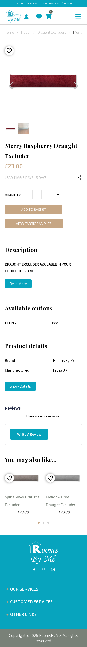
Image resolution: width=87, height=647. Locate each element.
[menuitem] (28, 15)
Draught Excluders (52, 32)
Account (28, 15)
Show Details (20, 386)
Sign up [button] (21, 3)
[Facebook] (34, 569)
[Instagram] (53, 569)
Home (9, 32)
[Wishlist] (38, 12)
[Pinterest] (43, 569)
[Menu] (78, 16)
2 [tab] (43, 523)
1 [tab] (39, 523)
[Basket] (47, 12)
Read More (18, 284)
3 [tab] (48, 523)
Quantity (13, 195)
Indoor (26, 32)
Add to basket (33, 209)
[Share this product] (79, 178)
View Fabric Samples (34, 223)
